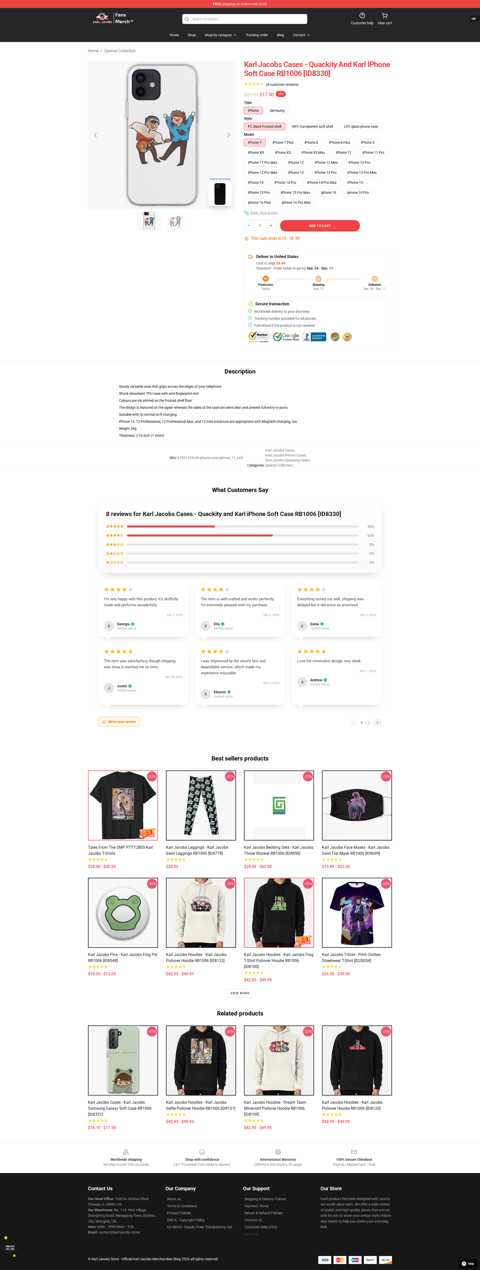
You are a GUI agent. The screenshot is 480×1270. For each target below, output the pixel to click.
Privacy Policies (179, 1213)
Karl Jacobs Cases (280, 450)
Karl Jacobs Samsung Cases (288, 460)
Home (93, 50)
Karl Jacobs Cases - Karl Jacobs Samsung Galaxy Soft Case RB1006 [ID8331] (120, 1108)
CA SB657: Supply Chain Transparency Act (199, 1227)
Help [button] (471, 1264)
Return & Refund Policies (263, 1213)
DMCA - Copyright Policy (185, 1220)
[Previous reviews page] (353, 722)
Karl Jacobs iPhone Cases (286, 455)
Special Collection (120, 50)
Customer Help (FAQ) (260, 1227)
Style (248, 118)
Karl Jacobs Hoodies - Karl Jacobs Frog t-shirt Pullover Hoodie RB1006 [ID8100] (279, 960)
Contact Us (253, 1220)
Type (248, 102)
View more (240, 993)
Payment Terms (256, 1206)
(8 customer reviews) (282, 84)
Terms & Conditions (182, 1206)
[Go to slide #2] (175, 221)
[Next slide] (228, 135)
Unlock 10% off (10, 1247)
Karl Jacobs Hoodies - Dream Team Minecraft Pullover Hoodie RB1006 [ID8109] (275, 1108)
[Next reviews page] (377, 722)
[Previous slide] (95, 135)
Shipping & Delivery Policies (265, 1199)
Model (249, 134)
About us (174, 1199)
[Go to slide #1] (149, 221)
